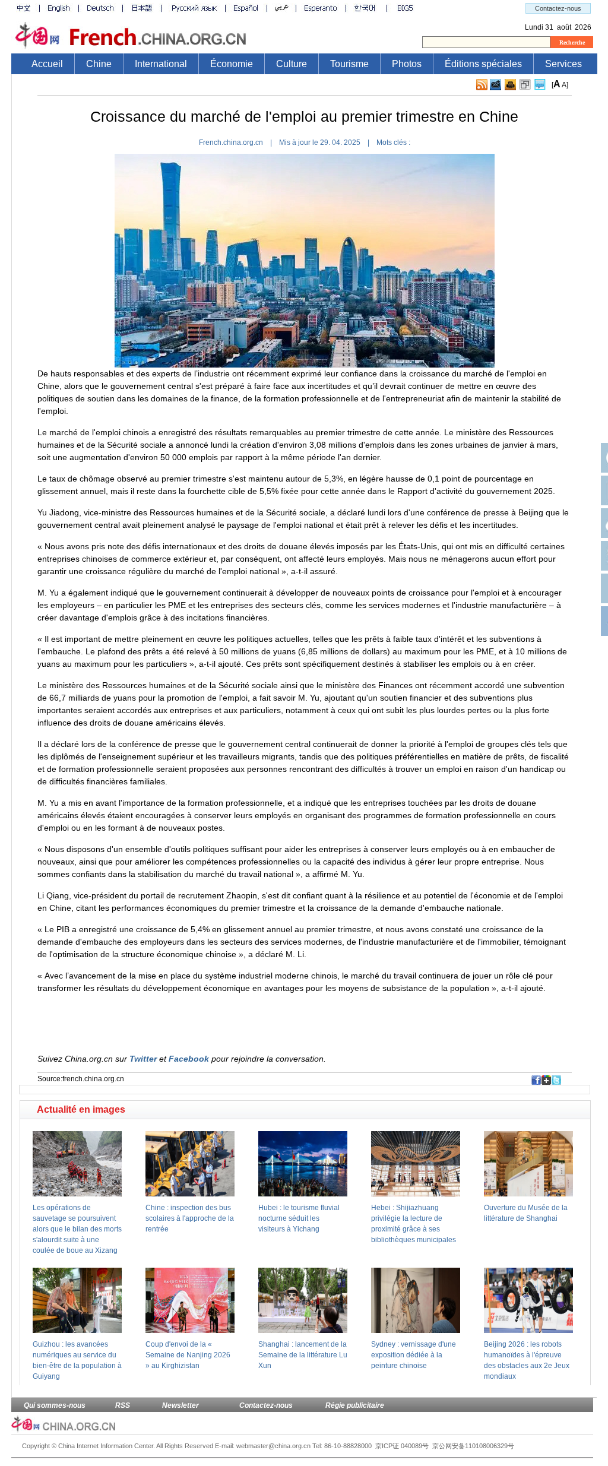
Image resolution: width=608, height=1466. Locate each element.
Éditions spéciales (483, 64)
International (161, 64)
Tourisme (349, 64)
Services (563, 64)
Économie (231, 64)
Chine (99, 64)
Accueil (47, 64)
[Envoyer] (495, 84)
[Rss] (481, 85)
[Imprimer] (510, 85)
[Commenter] (540, 85)
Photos (407, 64)
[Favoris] (525, 85)
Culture (291, 64)
